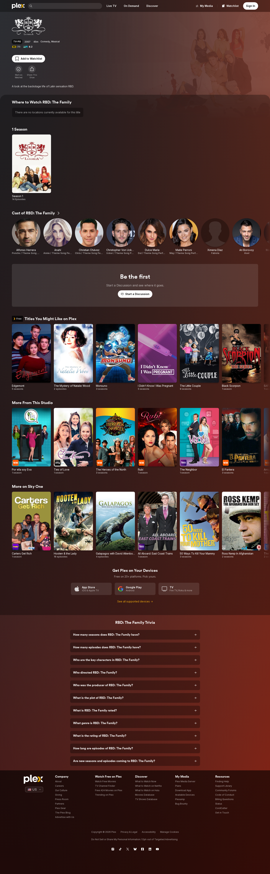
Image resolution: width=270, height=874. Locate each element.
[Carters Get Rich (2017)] (31, 525)
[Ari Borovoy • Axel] (246, 236)
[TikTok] (120, 849)
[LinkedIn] (150, 849)
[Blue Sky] (135, 849)
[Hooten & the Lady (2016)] (73, 525)
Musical (55, 41)
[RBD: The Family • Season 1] (31, 167)
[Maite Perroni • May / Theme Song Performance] (183, 236)
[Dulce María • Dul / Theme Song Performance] (152, 236)
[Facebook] (142, 849)
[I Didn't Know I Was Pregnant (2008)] (157, 357)
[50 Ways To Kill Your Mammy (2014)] (199, 525)
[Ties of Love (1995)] (73, 441)
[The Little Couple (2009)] (199, 357)
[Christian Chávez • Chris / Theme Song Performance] (89, 236)
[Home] (18, 6)
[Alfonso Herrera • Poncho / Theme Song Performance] (26, 236)
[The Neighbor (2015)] (199, 441)
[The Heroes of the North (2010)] (115, 441)
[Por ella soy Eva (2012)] (31, 441)
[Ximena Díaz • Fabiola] (215, 236)
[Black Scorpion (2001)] (241, 357)
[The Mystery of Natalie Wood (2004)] (73, 357)
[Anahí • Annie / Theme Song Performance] (57, 236)
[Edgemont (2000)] (31, 357)
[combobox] (67, 6)
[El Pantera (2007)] (241, 441)
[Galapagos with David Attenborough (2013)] (115, 525)
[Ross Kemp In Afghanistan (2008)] (241, 525)
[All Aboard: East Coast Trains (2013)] (157, 525)
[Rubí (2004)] (157, 441)
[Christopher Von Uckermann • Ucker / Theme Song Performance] (120, 236)
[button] (32, 72)
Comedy (45, 41)
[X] (127, 849)
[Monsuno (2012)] (115, 357)
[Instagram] (113, 849)
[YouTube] (157, 849)
